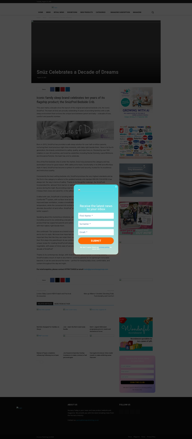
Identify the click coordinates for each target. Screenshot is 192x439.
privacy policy (104, 247)
